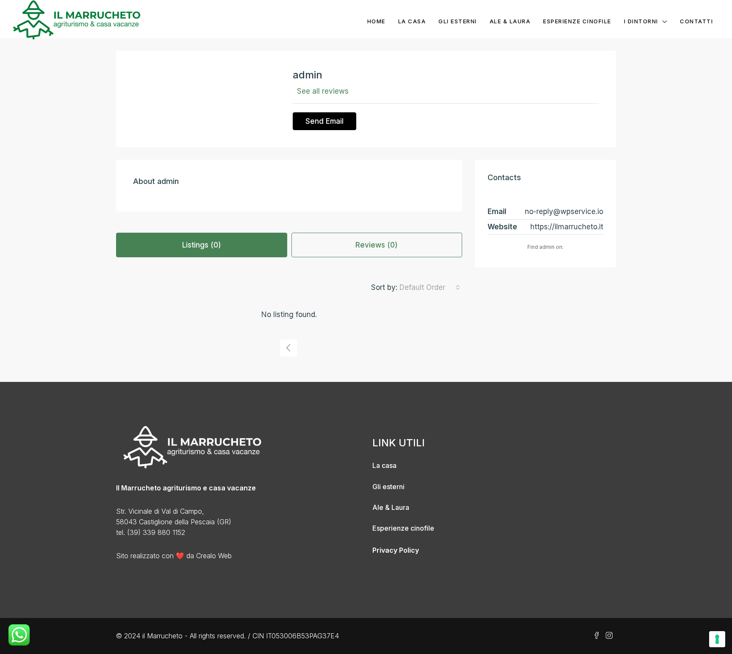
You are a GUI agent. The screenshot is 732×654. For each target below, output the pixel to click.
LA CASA (412, 21)
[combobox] (429, 287)
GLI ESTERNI (457, 21)
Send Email (324, 121)
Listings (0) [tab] (201, 245)
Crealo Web (214, 555)
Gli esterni (388, 486)
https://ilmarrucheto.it (566, 227)
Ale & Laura (390, 507)
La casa (384, 465)
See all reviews (323, 91)
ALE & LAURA (510, 21)
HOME (376, 21)
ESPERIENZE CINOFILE (577, 21)
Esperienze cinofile (403, 528)
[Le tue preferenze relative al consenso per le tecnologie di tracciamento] (717, 639)
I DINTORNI (641, 21)
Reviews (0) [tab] (376, 245)
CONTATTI (696, 21)
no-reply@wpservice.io (564, 211)
